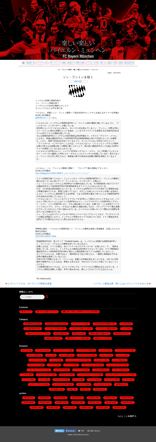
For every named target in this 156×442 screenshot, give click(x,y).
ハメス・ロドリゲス (115, 365)
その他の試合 (30, 328)
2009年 (34, 407)
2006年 (84, 407)
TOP (82, 431)
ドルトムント (34, 365)
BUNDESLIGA (30, 324)
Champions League (54, 324)
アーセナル (41, 350)
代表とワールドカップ (35, 333)
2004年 (117, 407)
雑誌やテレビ (100, 338)
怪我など (71, 63)
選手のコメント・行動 (75, 338)
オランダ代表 (33, 355)
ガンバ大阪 (65, 355)
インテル (103, 350)
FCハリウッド (55, 63)
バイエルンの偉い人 (78, 328)
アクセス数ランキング (48, 312)
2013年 (76, 402)
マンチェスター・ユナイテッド (119, 375)
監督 (109, 63)
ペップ (124, 328)
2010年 (125, 402)
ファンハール (79, 370)
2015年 (42, 402)
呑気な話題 (59, 333)
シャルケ (54, 360)
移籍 (63, 63)
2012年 (92, 402)
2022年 (42, 398)
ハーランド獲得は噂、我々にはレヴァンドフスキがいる (121, 283)
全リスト (27, 312)
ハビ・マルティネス (90, 365)
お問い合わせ (94, 431)
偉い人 (103, 63)
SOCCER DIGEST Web (45, 236)
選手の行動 (80, 63)
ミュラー (26, 379)
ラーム (76, 379)
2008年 (51, 407)
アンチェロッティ (61, 350)
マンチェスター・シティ (88, 375)
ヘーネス (24, 375)
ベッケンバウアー (44, 375)
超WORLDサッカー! (44, 118)
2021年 (58, 398)
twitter (60, 431)
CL (47, 63)
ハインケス (69, 365)
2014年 (59, 402)
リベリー (92, 379)
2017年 (124, 398)
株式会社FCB (129, 63)
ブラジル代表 (99, 370)
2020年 (75, 398)
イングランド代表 (85, 350)
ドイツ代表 (117, 360)
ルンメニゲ (110, 379)
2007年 (67, 407)
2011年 (109, 402)
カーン (49, 355)
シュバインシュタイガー (76, 360)
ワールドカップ (101, 384)
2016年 (26, 402)
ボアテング (65, 375)
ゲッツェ (120, 355)
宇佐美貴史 (55, 389)
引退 (70, 389)
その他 (123, 324)
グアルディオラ (85, 355)
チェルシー (99, 360)
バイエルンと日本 (92, 63)
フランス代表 (119, 370)
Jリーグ (25, 350)
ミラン (42, 379)
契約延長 (119, 384)
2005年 (100, 407)
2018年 (108, 398)
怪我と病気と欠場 (97, 333)
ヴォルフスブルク (123, 350)
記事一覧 (32, 63)
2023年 (27, 398)
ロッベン (81, 384)
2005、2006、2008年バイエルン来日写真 (82, 312)
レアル (126, 379)
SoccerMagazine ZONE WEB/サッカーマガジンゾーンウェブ (62, 173)
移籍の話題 (78, 81)
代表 (115, 63)
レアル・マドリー (36, 384)
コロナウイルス (36, 360)
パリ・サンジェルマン (37, 370)
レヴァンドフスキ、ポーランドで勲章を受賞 (30, 283)
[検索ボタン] (47, 296)
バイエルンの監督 (104, 328)
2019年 (91, 398)
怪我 (83, 389)
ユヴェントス (59, 379)
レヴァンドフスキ (61, 384)
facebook (71, 431)
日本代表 (98, 389)
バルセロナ (59, 370)
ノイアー (52, 365)
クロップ (104, 355)
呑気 (120, 63)
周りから (77, 333)
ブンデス (40, 63)
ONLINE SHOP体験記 (103, 324)
